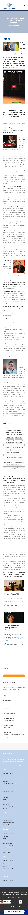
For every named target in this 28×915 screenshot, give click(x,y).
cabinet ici (15, 564)
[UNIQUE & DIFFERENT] (9, 5)
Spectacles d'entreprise (14, 25)
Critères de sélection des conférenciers (11, 825)
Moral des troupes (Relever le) (18, 455)
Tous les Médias (6, 871)
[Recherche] (14, 668)
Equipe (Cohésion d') (18, 440)
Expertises (5, 795)
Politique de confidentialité (21, 894)
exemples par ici (7, 565)
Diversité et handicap (7, 848)
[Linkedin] (9, 39)
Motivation (8, 457)
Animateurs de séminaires (8, 806)
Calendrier (5, 866)
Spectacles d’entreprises (8, 841)
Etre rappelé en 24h (14, 911)
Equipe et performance (10, 442)
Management (9, 452)
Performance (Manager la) (17, 459)
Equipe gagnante (19, 442)
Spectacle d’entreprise (7, 802)
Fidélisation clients (19, 447)
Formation (7, 450)
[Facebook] (4, 39)
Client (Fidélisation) (18, 437)
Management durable (8, 455)
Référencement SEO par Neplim (14, 897)
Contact (4, 884)
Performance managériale (8, 462)
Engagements (5, 781)
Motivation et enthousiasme (17, 457)
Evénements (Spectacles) (9, 447)
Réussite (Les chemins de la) (14, 470)
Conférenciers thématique (8, 822)
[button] (24, 5)
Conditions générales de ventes (9, 783)
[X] (6, 39)
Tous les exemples (6, 852)
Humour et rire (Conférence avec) (17, 450)
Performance (8, 459)
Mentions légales (23, 892)
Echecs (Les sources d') (10, 440)
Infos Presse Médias (7, 864)
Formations (5, 799)
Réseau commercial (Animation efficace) (14, 464)
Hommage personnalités (8, 868)
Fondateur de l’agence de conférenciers (11, 779)
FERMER (25, 911)
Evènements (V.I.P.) (21, 445)
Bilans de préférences (7, 850)
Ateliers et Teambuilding (8, 843)
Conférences (5, 797)
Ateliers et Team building (8, 804)
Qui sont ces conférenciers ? (9, 820)
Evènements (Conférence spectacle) (10, 445)
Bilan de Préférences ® (7, 809)
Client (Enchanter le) (9, 437)
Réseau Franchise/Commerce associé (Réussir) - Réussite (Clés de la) (14, 468)
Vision (4, 777)
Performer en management (20, 462)
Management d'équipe (17, 452)
